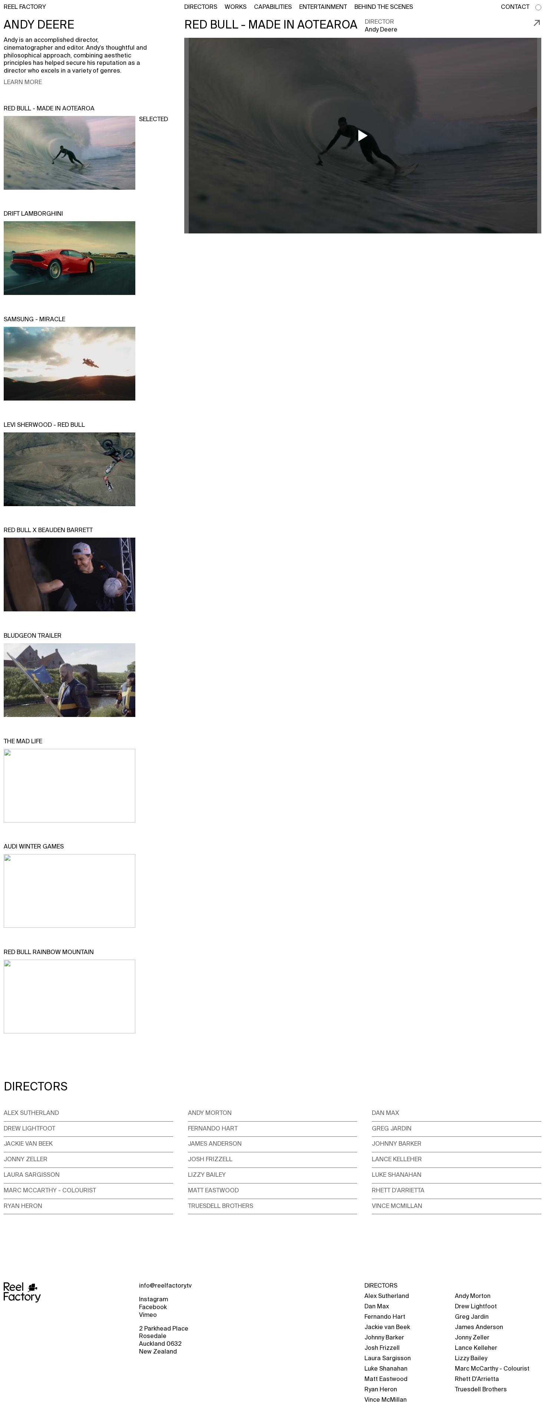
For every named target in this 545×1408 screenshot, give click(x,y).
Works (236, 7)
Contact (515, 7)
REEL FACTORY (25, 7)
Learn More (23, 83)
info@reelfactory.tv (165, 1286)
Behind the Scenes (383, 7)
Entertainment (323, 7)
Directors (200, 7)
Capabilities (273, 7)
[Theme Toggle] (538, 7)
